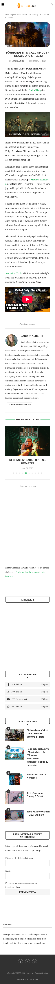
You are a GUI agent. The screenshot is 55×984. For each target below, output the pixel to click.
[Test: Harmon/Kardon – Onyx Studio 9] (14, 813)
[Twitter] (27, 958)
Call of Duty (35, 90)
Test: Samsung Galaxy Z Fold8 (35, 791)
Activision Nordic (14, 273)
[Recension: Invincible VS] (27, 441)
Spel (13, 14)
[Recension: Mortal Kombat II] (14, 775)
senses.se (30, 970)
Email (8, 867)
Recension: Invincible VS (27, 460)
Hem (7, 14)
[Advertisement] (27, 631)
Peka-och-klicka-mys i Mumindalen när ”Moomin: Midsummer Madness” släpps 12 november (38, 753)
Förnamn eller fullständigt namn (19, 855)
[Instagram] (34, 958)
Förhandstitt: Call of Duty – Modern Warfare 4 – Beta (37, 730)
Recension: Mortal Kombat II (36, 773)
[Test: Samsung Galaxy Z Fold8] (14, 794)
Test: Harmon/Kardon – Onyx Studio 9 (38, 810)
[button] (8, 448)
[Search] (51, 4)
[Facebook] (20, 958)
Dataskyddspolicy (41, 970)
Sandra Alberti (18, 61)
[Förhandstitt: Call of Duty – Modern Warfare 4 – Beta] (14, 731)
